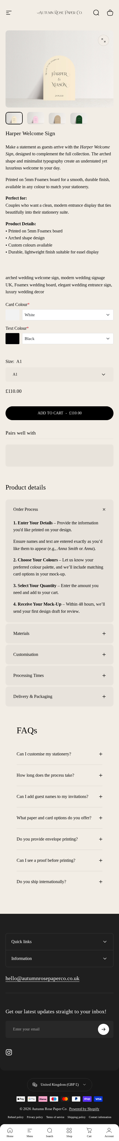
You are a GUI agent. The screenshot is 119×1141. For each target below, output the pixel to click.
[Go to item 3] (57, 118)
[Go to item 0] (14, 118)
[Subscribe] (103, 1029)
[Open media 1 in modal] (103, 40)
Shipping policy (77, 1117)
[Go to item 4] (78, 118)
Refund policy (16, 1117)
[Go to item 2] (35, 118)
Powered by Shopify (84, 1109)
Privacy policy (35, 1117)
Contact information (100, 1117)
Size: (14, 361)
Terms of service (55, 1117)
